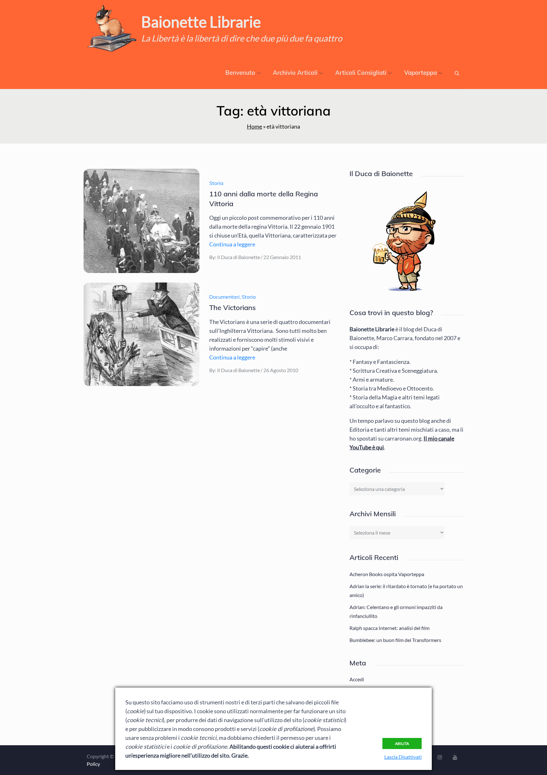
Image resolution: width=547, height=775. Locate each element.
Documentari (224, 297)
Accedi (356, 679)
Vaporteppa (420, 72)
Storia (216, 183)
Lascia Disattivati (403, 757)
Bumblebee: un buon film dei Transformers (395, 640)
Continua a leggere (232, 244)
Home (254, 126)
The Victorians (232, 307)
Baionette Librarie (201, 22)
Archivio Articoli (295, 72)
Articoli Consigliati (361, 72)
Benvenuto (240, 72)
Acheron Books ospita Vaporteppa (386, 574)
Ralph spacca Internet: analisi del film (389, 628)
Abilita (402, 743)
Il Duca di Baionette (238, 257)
